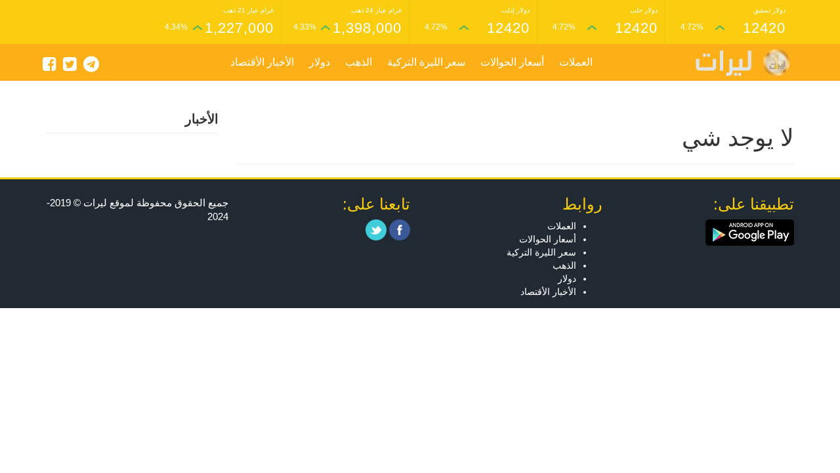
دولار (319, 62)
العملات (576, 62)
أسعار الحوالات (512, 62)
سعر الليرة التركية (426, 62)
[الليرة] (736, 62)
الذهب (358, 62)
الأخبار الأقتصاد (262, 62)
